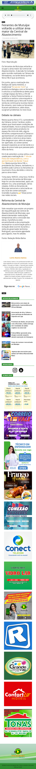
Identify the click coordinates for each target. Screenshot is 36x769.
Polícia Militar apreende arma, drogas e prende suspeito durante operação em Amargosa (22, 335)
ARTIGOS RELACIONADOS (10, 298)
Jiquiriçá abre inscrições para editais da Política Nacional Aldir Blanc (22, 353)
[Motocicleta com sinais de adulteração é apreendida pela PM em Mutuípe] (6, 304)
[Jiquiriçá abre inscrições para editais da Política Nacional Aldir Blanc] (6, 356)
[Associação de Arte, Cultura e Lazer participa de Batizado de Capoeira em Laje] (6, 316)
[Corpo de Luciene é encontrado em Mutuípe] (6, 344)
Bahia (3, 22)
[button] (33, 8)
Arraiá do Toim (18, 87)
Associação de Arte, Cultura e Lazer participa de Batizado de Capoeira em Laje (21, 314)
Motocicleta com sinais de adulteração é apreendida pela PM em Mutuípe (21, 305)
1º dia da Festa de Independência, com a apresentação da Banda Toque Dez (16, 159)
